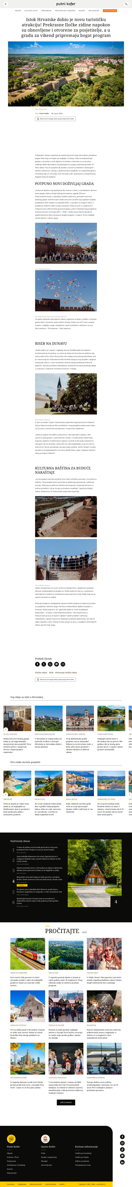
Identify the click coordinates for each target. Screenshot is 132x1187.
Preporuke (46, 11)
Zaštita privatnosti (36, 1184)
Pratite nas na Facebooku (122, 1136)
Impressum (11, 1184)
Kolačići (61, 1184)
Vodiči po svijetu (82, 1157)
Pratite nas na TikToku (122, 1149)
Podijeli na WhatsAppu (50, 664)
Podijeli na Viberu (56, 664)
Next (129, 729)
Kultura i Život (31, 11)
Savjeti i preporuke (49, 1157)
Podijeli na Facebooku (37, 664)
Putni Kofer (66, 4)
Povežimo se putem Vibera (122, 1156)
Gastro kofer (45, 1139)
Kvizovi (82, 11)
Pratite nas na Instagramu (122, 1143)
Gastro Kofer (110, 11)
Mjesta (18, 11)
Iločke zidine (41, 672)
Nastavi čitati (17, 730)
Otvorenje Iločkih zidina (66, 672)
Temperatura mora (83, 1165)
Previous (5, 729)
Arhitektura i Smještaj (65, 11)
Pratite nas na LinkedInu (122, 1162)
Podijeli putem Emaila (63, 664)
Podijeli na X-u (43, 664)
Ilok (51, 672)
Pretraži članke (126, 4)
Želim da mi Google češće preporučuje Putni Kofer (57, 119)
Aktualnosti (94, 11)
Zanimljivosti (46, 1165)
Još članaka (66, 1102)
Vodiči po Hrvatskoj (83, 1153)
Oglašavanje (22, 1184)
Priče (43, 1153)
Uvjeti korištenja (50, 1184)
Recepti (44, 1161)
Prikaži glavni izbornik (5, 4)
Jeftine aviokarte (82, 1161)
